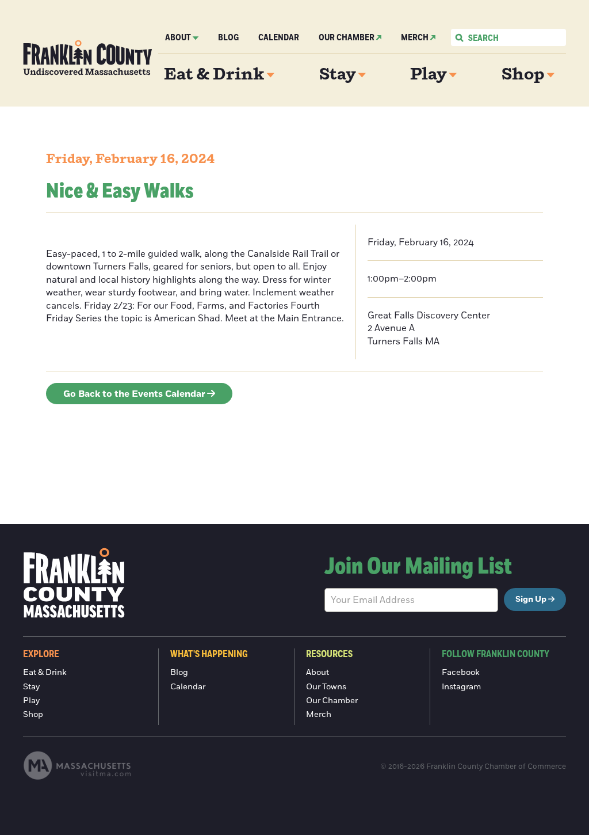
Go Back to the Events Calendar (134, 394)
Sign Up (530, 599)
